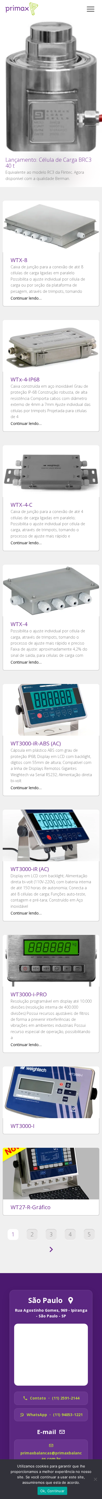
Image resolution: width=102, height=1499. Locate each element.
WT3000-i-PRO (29, 994)
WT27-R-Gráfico (31, 1207)
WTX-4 (19, 624)
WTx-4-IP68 (25, 379)
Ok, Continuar (52, 1491)
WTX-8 (19, 260)
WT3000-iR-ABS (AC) (36, 743)
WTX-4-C (21, 504)
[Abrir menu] (91, 9)
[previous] (9, 52)
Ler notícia (51, 102)
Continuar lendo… (26, 298)
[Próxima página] (51, 1249)
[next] (93, 52)
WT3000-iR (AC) (30, 869)
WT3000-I (23, 1126)
